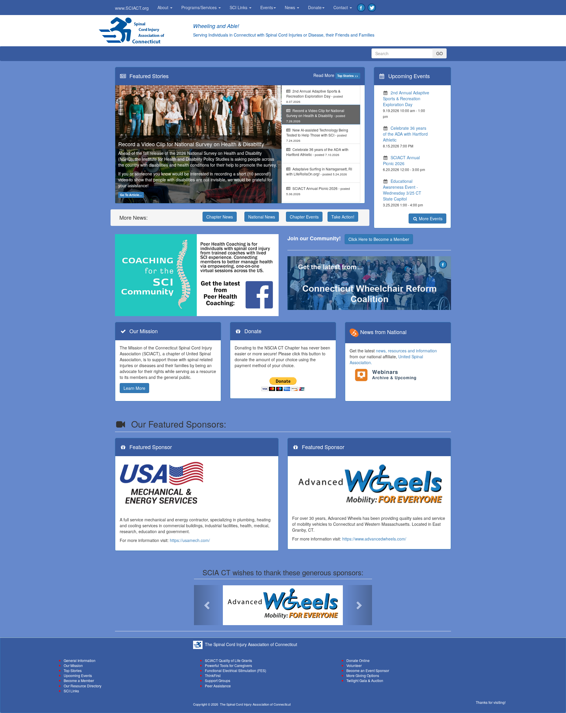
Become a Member (79, 680)
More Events (430, 218)
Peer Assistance (218, 685)
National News (261, 217)
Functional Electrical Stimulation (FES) (235, 670)
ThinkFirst (213, 675)
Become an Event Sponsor (367, 670)
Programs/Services (199, 7)
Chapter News (219, 217)
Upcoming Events (78, 675)
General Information (80, 660)
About (163, 7)
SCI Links (239, 7)
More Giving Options (362, 675)
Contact (341, 7)
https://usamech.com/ (190, 540)
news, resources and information (406, 351)
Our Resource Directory (82, 685)
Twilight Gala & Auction (364, 680)
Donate (315, 7)
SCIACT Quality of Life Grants (228, 660)
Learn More (134, 388)
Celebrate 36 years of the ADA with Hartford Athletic (405, 134)
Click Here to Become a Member (378, 239)
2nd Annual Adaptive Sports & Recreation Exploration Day (406, 98)
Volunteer (354, 665)
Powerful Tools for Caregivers (228, 665)
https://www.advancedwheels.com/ (374, 539)
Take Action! (342, 217)
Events (266, 7)
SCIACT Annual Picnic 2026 (401, 160)
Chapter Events (304, 217)
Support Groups (217, 680)
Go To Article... (131, 195)
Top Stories (73, 670)
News (290, 7)
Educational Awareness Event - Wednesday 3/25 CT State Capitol (402, 190)
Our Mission (73, 665)
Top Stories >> (347, 75)
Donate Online (358, 660)
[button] (207, 605)
